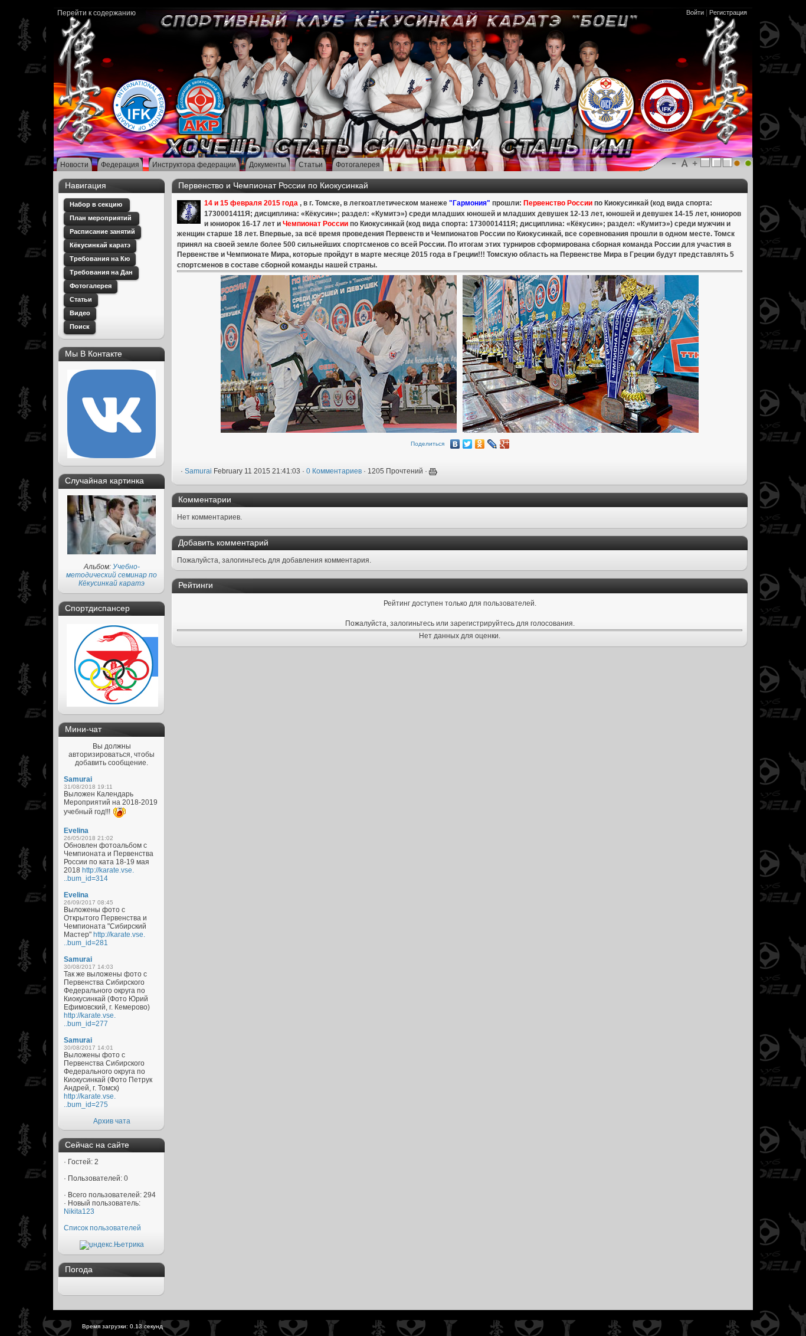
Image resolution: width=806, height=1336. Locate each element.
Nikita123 (79, 1211)
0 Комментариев (334, 471)
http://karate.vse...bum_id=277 (90, 1019)
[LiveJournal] (492, 444)
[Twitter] (467, 444)
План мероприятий (101, 217)
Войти (695, 12)
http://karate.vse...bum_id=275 (90, 1100)
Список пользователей (102, 1228)
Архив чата (111, 1121)
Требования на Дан (101, 272)
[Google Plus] (505, 444)
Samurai (78, 779)
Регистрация (728, 12)
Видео (80, 312)
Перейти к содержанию (96, 13)
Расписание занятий (102, 231)
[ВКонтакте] (455, 444)
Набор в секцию (97, 204)
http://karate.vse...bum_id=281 (104, 938)
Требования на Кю (100, 258)
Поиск (80, 326)
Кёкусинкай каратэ (100, 245)
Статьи (81, 299)
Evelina (76, 831)
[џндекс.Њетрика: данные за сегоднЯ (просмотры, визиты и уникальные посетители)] (112, 1245)
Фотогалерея (91, 285)
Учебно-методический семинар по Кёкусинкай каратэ (111, 575)
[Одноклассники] (480, 444)
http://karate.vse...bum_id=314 (99, 874)
